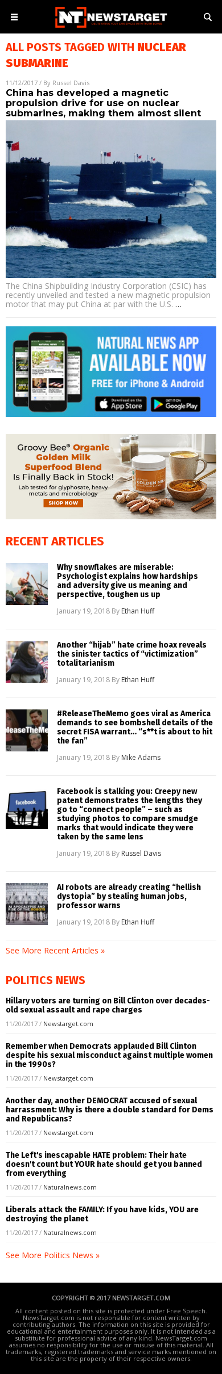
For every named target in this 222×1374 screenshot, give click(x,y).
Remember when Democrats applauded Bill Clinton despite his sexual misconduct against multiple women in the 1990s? (109, 1055)
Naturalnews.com (70, 1187)
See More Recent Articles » (55, 950)
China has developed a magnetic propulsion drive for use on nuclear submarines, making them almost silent (103, 103)
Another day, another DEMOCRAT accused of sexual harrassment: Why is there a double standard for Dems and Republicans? (109, 1110)
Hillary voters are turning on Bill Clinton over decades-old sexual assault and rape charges (108, 1005)
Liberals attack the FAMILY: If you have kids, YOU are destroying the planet (102, 1214)
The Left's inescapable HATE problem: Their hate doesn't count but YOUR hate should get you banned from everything (104, 1164)
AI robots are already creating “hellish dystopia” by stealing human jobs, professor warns (129, 896)
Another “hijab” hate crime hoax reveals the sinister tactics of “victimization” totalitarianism (132, 654)
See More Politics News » (53, 1255)
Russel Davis (70, 82)
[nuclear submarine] (111, 28)
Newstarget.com (68, 1023)
